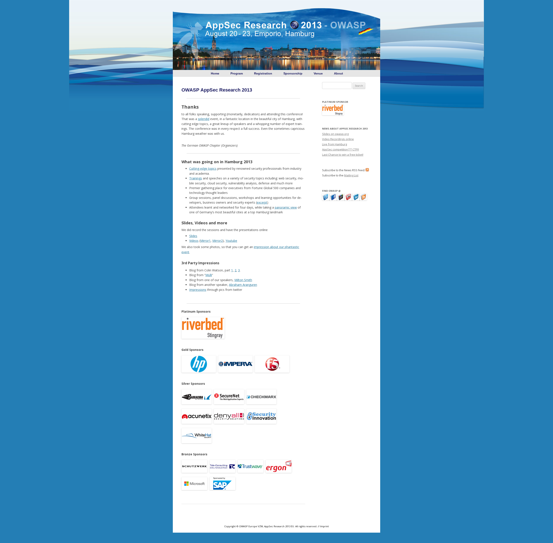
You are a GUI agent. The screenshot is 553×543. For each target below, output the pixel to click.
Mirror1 (205, 241)
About (338, 73)
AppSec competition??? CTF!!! (340, 149)
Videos (194, 241)
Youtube (231, 241)
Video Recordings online (338, 139)
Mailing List (351, 175)
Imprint (324, 526)
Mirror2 (217, 241)
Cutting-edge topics (202, 168)
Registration (263, 73)
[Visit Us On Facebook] (333, 199)
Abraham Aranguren (243, 285)
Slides (193, 236)
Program (236, 73)
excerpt (262, 202)
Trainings (195, 178)
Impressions (197, 290)
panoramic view (286, 207)
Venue (318, 73)
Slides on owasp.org (335, 134)
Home (214, 73)
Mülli (208, 275)
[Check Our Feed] (363, 199)
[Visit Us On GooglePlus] (341, 199)
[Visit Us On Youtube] (348, 199)
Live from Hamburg (334, 144)
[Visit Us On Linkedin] (356, 199)
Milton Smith (243, 280)
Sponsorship (292, 73)
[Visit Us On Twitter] (326, 199)
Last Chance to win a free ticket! (342, 155)
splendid (203, 119)
